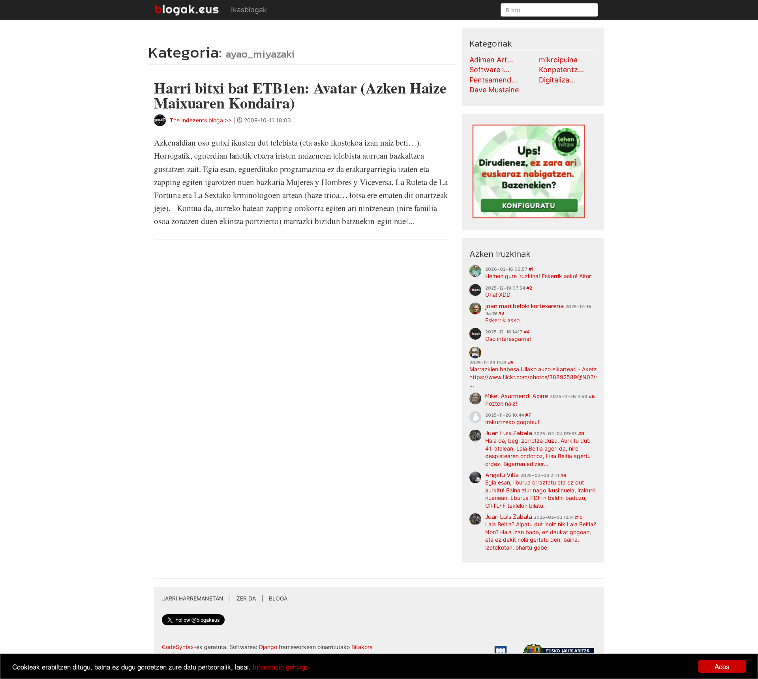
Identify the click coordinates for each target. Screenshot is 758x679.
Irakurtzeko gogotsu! (512, 422)
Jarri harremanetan (192, 598)
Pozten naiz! (501, 403)
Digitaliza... (557, 80)
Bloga (278, 598)
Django (268, 646)
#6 (592, 396)
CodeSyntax (178, 646)
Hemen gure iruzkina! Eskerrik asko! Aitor (538, 276)
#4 (526, 331)
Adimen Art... (491, 60)
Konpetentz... (561, 69)
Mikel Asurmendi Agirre (516, 395)
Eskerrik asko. (503, 320)
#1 (531, 269)
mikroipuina (558, 60)
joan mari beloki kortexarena (524, 306)
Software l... (489, 69)
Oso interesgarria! (508, 338)
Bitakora (362, 646)
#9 (563, 475)
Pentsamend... (493, 80)
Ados (722, 666)
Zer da (246, 598)
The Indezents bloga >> (201, 120)
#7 (528, 415)
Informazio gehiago (281, 667)
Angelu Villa (502, 474)
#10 (579, 517)
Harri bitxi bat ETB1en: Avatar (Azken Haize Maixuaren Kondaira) (300, 95)
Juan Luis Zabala (508, 433)
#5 (511, 362)
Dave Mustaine (494, 90)
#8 (581, 433)
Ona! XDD (497, 294)
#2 (529, 288)
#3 (501, 313)
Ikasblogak (249, 10)
